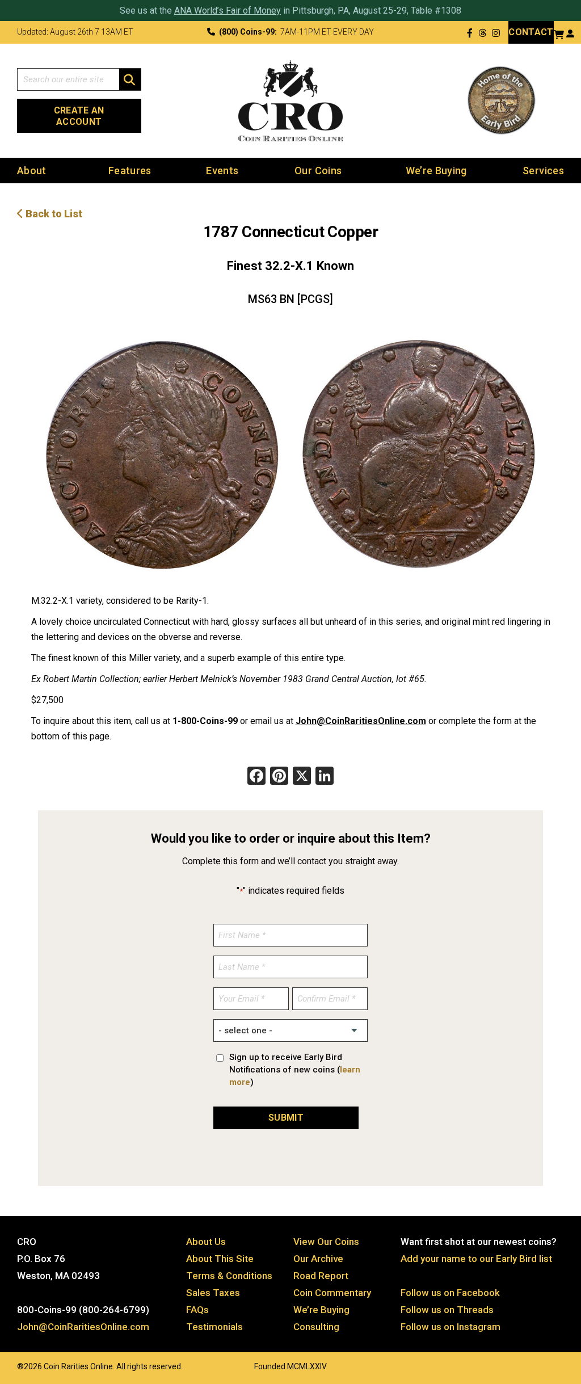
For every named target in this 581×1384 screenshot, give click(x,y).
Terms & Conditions (229, 1275)
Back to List (52, 214)
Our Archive (318, 1258)
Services (543, 170)
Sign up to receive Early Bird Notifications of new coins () (294, 1069)
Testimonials (214, 1326)
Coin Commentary (332, 1292)
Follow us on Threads (447, 1309)
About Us (206, 1241)
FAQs (197, 1309)
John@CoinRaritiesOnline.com (361, 721)
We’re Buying (436, 170)
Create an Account (79, 116)
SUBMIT (286, 1117)
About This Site (220, 1258)
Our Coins (318, 170)
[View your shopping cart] (559, 33)
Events (222, 170)
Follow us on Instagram (450, 1326)
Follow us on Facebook (450, 1292)
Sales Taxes (213, 1292)
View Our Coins (326, 1241)
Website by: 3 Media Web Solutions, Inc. (5, 1365)
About (32, 170)
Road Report (320, 1275)
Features (129, 170)
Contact (530, 32)
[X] (301, 777)
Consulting (316, 1326)
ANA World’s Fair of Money (227, 10)
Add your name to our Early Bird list (476, 1258)
